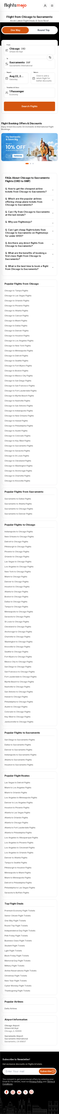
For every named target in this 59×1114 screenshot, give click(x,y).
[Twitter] (25, 1092)
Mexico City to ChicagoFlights (19, 662)
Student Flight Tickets (15, 945)
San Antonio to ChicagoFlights (19, 692)
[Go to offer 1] (27, 163)
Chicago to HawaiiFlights (16, 421)
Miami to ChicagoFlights (16, 576)
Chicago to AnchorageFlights (18, 471)
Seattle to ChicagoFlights (16, 652)
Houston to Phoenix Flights (17, 807)
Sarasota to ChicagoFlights (17, 616)
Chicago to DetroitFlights (16, 355)
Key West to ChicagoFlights (18, 717)
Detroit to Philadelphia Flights (18, 882)
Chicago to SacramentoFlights (19, 446)
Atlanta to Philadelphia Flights (18, 832)
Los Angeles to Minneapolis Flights (21, 797)
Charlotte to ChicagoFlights (17, 636)
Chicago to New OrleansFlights (19, 416)
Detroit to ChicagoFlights (16, 541)
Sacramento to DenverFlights (18, 514)
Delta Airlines (11, 1008)
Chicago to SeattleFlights (16, 361)
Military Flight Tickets (14, 966)
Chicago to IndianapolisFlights (19, 411)
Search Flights (30, 106)
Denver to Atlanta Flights (16, 857)
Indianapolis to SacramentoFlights (21, 755)
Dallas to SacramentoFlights (18, 745)
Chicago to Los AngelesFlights (19, 340)
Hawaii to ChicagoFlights (16, 697)
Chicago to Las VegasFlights (18, 295)
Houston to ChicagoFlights (17, 586)
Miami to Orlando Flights (16, 792)
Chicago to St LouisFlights (17, 456)
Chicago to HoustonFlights (17, 335)
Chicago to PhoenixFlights (17, 305)
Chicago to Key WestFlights (18, 441)
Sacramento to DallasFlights (18, 499)
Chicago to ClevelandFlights (18, 461)
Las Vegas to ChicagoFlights (18, 561)
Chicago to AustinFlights (16, 431)
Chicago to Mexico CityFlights (19, 376)
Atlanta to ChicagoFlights (16, 591)
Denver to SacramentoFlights (18, 750)
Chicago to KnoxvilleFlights (17, 481)
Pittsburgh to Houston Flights (18, 867)
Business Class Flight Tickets (18, 940)
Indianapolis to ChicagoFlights (19, 531)
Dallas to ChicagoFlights (16, 601)
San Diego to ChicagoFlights (18, 667)
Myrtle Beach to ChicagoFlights (19, 682)
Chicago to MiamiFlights (16, 320)
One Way (15, 30)
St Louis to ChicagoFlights (17, 621)
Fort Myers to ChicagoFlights (18, 657)
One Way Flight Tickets (15, 920)
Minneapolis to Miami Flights (18, 872)
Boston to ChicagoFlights (16, 596)
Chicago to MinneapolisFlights (19, 350)
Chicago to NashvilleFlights (17, 401)
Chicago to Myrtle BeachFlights (19, 396)
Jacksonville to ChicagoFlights (19, 722)
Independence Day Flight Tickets (20, 930)
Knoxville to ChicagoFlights (17, 647)
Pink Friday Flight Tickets (16, 935)
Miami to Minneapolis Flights (18, 877)
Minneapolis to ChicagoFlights (19, 611)
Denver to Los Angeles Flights (19, 802)
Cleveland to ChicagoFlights (18, 626)
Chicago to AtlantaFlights (16, 310)
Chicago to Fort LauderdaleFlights (21, 391)
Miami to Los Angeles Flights (18, 787)
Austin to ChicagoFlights (16, 707)
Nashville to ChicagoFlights (17, 687)
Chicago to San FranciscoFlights (20, 386)
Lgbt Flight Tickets (13, 950)
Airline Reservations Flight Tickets (21, 971)
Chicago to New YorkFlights (18, 345)
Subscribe (45, 1071)
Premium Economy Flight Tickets (20, 910)
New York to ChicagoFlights (18, 571)
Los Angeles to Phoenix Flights (19, 842)
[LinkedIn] (19, 1092)
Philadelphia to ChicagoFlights (19, 702)
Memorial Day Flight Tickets (18, 961)
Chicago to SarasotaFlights (17, 451)
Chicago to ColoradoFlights (18, 436)
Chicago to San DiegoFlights (18, 381)
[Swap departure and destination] (50, 57)
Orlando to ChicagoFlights (17, 556)
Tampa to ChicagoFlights (16, 606)
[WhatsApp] (31, 1092)
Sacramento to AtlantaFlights (18, 504)
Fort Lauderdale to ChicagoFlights (21, 677)
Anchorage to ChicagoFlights (18, 631)
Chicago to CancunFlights (17, 315)
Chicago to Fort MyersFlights (18, 366)
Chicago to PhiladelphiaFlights (19, 426)
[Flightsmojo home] (15, 6)
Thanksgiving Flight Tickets (17, 991)
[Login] (45, 5)
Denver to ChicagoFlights (17, 581)
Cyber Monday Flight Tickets (18, 986)
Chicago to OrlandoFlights (17, 300)
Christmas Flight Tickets (16, 976)
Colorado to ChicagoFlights (18, 712)
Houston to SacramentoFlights (19, 765)
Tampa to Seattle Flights (16, 862)
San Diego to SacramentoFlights (20, 740)
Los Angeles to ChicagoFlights (19, 566)
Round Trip (44, 30)
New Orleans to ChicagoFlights (19, 536)
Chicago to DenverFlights (17, 330)
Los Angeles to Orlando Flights (19, 852)
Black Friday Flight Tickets (17, 955)
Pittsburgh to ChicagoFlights (18, 546)
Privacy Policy (35, 1081)
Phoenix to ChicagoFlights (17, 551)
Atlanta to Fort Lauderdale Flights (20, 827)
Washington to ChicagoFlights (19, 642)
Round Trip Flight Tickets (16, 925)
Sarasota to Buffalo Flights (17, 892)
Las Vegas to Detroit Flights (17, 782)
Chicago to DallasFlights (16, 325)
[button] (29, 50)
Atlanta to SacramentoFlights (18, 760)
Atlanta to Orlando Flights (16, 817)
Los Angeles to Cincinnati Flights (20, 847)
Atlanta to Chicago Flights (16, 822)
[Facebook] (6, 1092)
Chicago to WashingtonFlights (19, 466)
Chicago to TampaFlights (16, 290)
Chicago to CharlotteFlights (17, 476)
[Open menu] (52, 5)
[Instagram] (12, 1092)
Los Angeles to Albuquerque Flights (21, 837)
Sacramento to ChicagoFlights (19, 509)
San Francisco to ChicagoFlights (20, 672)
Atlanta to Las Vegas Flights (17, 812)
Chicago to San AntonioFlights (19, 406)
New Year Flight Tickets (16, 981)
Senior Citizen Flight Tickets (18, 915)
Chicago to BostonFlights (16, 371)
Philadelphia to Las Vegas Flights (20, 887)
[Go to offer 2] (30, 163)
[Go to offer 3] (33, 163)
